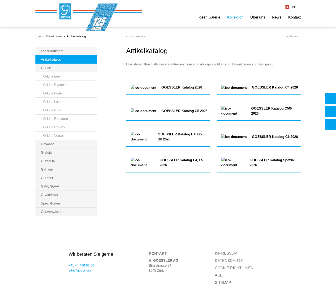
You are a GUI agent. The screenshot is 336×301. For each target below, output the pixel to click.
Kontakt (294, 17)
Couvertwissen (52, 212)
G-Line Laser (53, 102)
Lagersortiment (52, 51)
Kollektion (235, 17)
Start (38, 36)
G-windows (49, 195)
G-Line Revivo (54, 127)
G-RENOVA (50, 186)
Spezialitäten (50, 203)
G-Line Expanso (55, 85)
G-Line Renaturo (55, 119)
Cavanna (47, 144)
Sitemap (223, 283)
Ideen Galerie (209, 17)
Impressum (226, 253)
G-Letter (47, 178)
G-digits (47, 152)
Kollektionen (55, 36)
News (276, 17)
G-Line (46, 68)
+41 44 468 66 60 (81, 265)
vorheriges (137, 36)
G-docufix (48, 161)
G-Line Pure (52, 110)
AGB (219, 275)
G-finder (47, 169)
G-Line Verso (53, 135)
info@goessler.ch (81, 270)
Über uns (257, 17)
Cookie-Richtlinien (234, 268)
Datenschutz (229, 261)
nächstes (291, 36)
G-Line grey (52, 76)
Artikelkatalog (51, 59)
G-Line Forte (52, 93)
